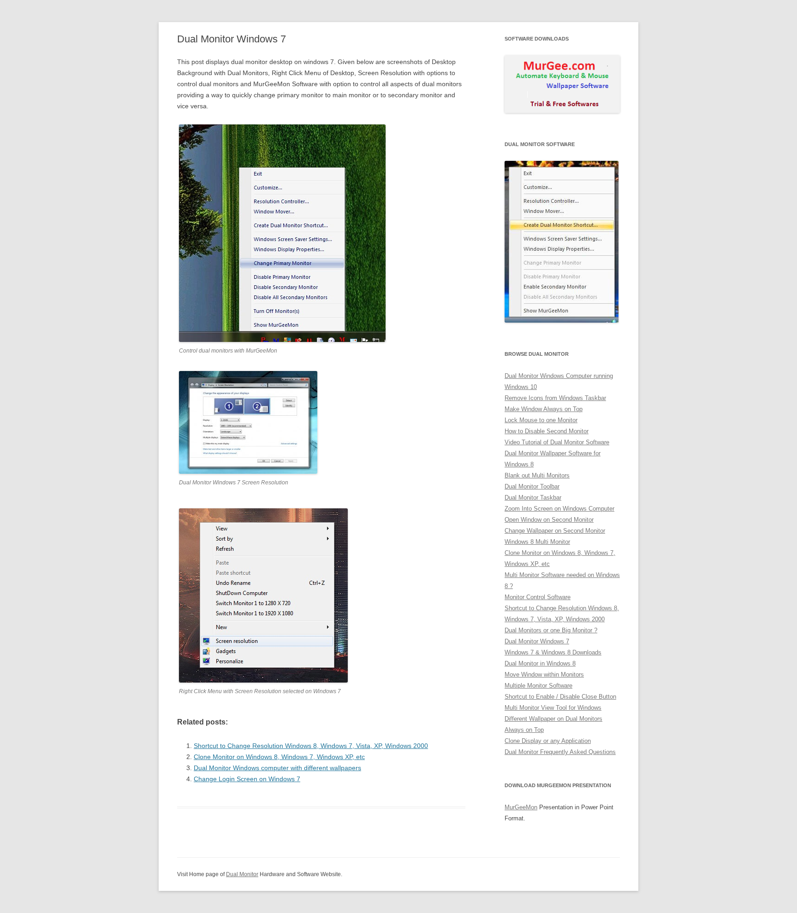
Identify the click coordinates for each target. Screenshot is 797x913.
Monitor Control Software (538, 597)
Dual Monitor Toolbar (532, 486)
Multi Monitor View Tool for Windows (553, 707)
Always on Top (524, 729)
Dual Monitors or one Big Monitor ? (551, 630)
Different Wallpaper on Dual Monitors (553, 718)
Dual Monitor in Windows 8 (540, 663)
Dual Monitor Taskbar (533, 497)
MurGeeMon (521, 807)
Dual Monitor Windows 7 (537, 641)
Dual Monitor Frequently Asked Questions (560, 751)
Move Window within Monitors (544, 674)
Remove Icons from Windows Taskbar (555, 398)
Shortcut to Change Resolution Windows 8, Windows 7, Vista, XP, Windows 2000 (311, 745)
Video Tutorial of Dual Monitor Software (557, 442)
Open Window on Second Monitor (549, 519)
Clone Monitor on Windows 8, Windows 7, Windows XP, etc (279, 756)
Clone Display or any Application (548, 740)
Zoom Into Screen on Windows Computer (559, 508)
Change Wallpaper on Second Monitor (555, 530)
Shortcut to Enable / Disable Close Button (560, 696)
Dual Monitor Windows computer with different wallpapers (277, 768)
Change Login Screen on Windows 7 (247, 779)
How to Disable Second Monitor (547, 431)
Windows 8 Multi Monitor (537, 541)
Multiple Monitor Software (538, 685)
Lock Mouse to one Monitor (541, 420)
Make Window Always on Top (544, 409)
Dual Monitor (242, 874)
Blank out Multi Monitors (537, 475)
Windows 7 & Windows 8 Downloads (553, 652)
